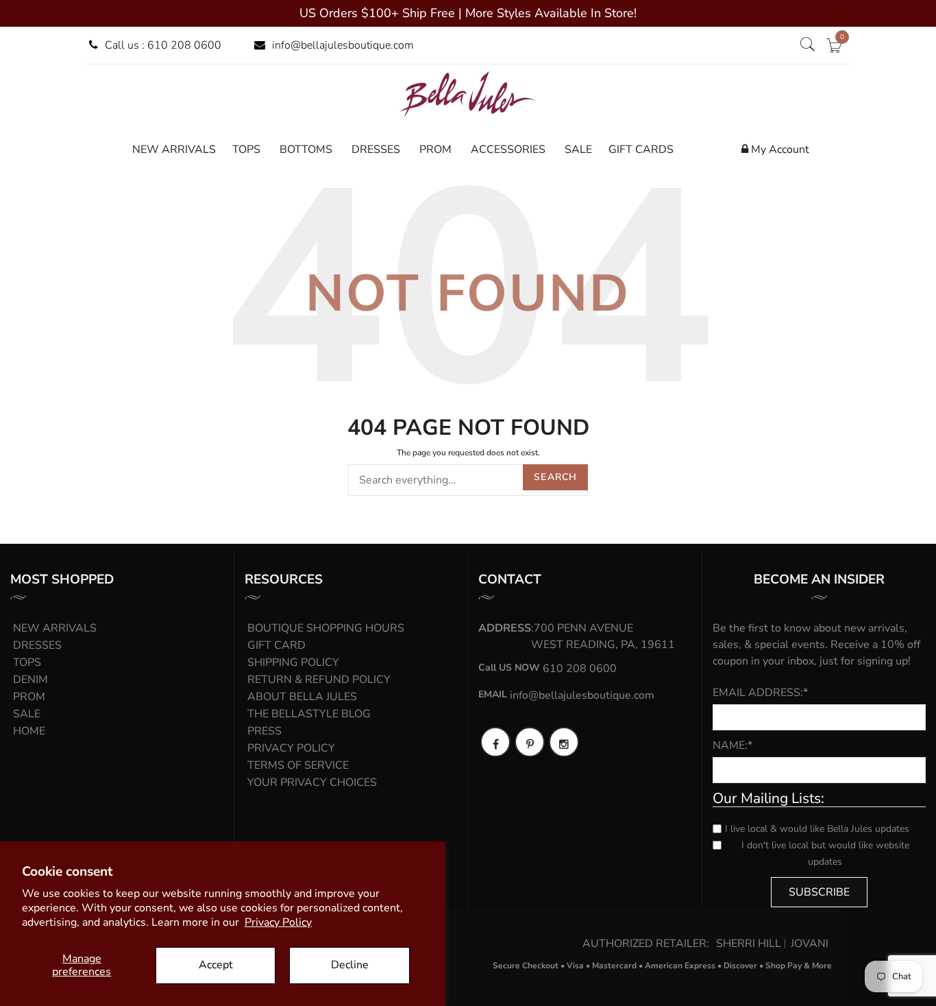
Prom (29, 696)
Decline (350, 964)
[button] (807, 45)
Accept (216, 964)
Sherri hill (748, 943)
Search (555, 476)
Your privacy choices (312, 782)
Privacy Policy (278, 922)
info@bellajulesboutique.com (343, 45)
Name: (732, 745)
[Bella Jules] (468, 94)
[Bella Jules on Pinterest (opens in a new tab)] (530, 742)
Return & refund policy (319, 679)
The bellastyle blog (309, 713)
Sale (26, 713)
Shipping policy (293, 662)
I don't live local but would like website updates (825, 853)
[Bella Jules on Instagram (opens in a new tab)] (564, 742)
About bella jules (302, 696)
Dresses (37, 645)
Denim (30, 679)
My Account (778, 149)
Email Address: (760, 692)
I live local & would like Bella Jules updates (817, 828)
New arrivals (55, 628)
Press (264, 731)
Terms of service (298, 765)
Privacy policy (291, 748)
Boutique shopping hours (325, 628)
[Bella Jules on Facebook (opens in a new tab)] (495, 742)
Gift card (276, 645)
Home (29, 731)
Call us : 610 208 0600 (163, 45)
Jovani (809, 943)
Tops (27, 662)
